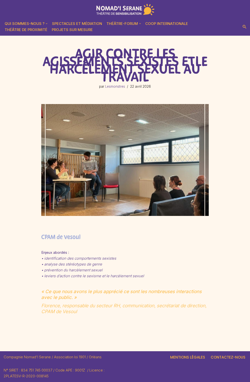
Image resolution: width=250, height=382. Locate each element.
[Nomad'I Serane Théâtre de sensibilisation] (125, 10)
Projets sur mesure (72, 29)
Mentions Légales (187, 357)
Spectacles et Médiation (77, 23)
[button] (47, 24)
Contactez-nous (228, 357)
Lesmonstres (115, 86)
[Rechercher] (244, 27)
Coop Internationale (166, 23)
